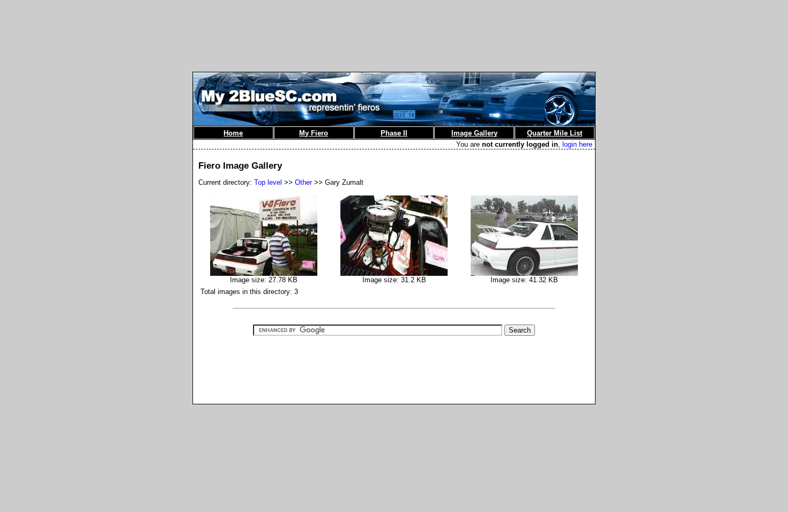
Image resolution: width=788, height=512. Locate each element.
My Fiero (313, 133)
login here (577, 144)
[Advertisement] (394, 28)
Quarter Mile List (554, 133)
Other (303, 182)
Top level (268, 182)
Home (233, 133)
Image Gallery (474, 133)
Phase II (394, 133)
